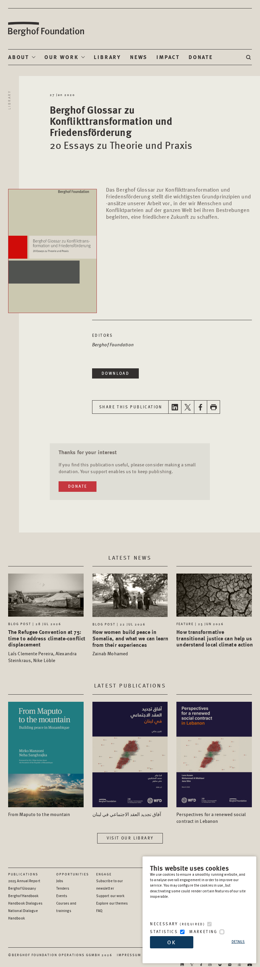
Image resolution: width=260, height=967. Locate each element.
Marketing (203, 931)
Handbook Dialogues (25, 903)
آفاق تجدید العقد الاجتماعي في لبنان (126, 814)
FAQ (99, 910)
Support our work (110, 895)
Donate (201, 57)
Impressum (129, 954)
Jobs (59, 880)
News (139, 57)
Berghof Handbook (23, 895)
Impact (168, 57)
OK (171, 942)
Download (115, 373)
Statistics (164, 931)
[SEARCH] (249, 57)
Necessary (177, 924)
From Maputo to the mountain (39, 814)
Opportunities (72, 874)
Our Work (61, 57)
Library (107, 57)
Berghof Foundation (45, 29)
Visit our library (130, 838)
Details (238, 941)
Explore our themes (112, 903)
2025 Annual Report (24, 880)
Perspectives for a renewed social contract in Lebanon (211, 817)
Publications (23, 874)
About (18, 57)
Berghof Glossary (22, 888)
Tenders (62, 888)
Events (61, 895)
